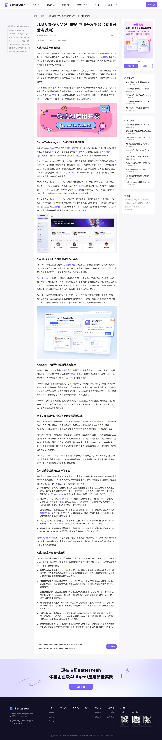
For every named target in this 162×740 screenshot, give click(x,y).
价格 (97, 5)
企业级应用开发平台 (96, 421)
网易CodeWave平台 (49, 455)
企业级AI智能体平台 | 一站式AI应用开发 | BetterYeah (21, 715)
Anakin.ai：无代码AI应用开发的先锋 (20, 41)
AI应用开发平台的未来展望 (18, 51)
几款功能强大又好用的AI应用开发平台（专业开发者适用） (19, 26)
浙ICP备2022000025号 (105, 735)
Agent (51, 712)
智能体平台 (70, 264)
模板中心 (66, 5)
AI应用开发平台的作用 (16, 30)
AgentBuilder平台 (44, 278)
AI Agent (51, 148)
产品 (35, 5)
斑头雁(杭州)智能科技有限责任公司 (84, 735)
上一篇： (40, 644)
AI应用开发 (104, 57)
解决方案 (51, 5)
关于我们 (110, 5)
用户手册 (98, 712)
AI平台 (69, 570)
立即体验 (81, 687)
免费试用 (151, 5)
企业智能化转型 (58, 206)
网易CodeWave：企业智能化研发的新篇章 (20, 44)
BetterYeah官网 (67, 735)
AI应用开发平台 (63, 499)
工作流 (51, 717)
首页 (35, 16)
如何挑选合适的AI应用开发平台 (20, 48)
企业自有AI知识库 (67, 172)
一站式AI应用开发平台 (79, 148)
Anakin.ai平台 (62, 404)
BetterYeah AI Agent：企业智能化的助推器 (20, 34)
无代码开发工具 (75, 374)
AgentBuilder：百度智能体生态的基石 (20, 37)
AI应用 (53, 95)
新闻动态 (110, 717)
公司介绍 (110, 712)
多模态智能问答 (55, 193)
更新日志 (98, 717)
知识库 (51, 721)
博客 (42, 16)
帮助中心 (81, 5)
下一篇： (40, 648)
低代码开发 (45, 513)
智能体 (79, 189)
